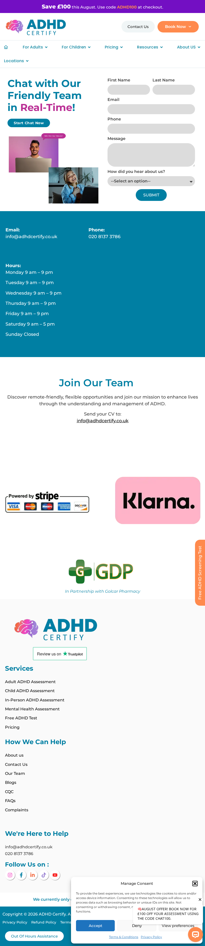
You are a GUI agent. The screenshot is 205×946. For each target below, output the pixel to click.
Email (114, 100)
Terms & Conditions (123, 937)
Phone (114, 119)
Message (117, 139)
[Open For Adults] (46, 47)
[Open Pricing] (122, 47)
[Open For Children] (89, 47)
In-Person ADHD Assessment (34, 700)
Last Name (163, 80)
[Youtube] (55, 875)
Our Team (15, 773)
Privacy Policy (16, 922)
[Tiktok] (44, 875)
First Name (119, 80)
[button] (195, 883)
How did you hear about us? (136, 172)
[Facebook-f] (21, 875)
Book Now (175, 26)
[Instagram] (10, 875)
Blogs (10, 782)
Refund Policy (45, 922)
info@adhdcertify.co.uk (31, 236)
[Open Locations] (27, 61)
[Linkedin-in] (33, 875)
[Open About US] (199, 47)
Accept (95, 925)
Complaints (16, 810)
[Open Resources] (162, 47)
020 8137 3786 (104, 236)
